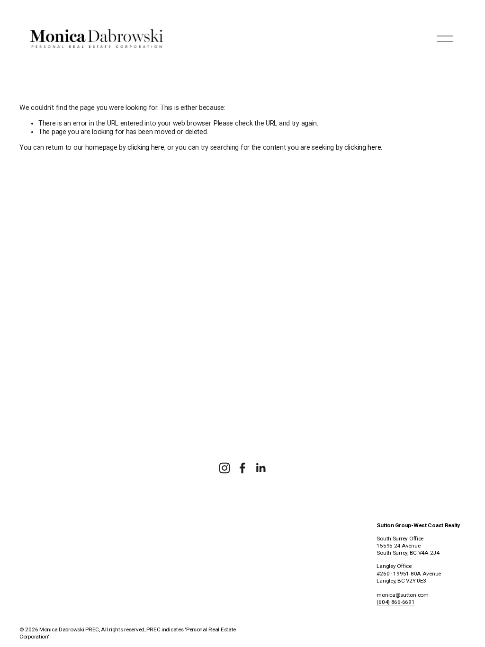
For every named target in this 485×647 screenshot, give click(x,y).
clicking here (145, 147)
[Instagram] (224, 468)
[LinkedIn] (260, 468)
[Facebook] (242, 468)
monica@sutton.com (402, 595)
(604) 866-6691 (395, 602)
